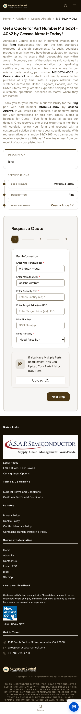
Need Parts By (25, 333)
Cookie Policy (11, 520)
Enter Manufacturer (28, 276)
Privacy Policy (11, 515)
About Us (9, 555)
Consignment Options (16, 473)
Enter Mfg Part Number (30, 262)
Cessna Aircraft (41, 18)
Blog (6, 571)
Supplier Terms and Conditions (22, 491)
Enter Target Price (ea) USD (31, 305)
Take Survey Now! (14, 623)
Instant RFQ (10, 566)
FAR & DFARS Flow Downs (19, 468)
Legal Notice (10, 462)
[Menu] (74, 5)
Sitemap (8, 577)
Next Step (58, 396)
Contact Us (10, 560)
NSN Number (23, 319)
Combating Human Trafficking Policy (25, 531)
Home (7, 18)
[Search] (65, 5)
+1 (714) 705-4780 (19, 653)
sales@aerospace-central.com (26, 647)
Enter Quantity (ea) (27, 291)
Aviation (21, 18)
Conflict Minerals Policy (17, 526)
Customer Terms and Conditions (23, 497)
